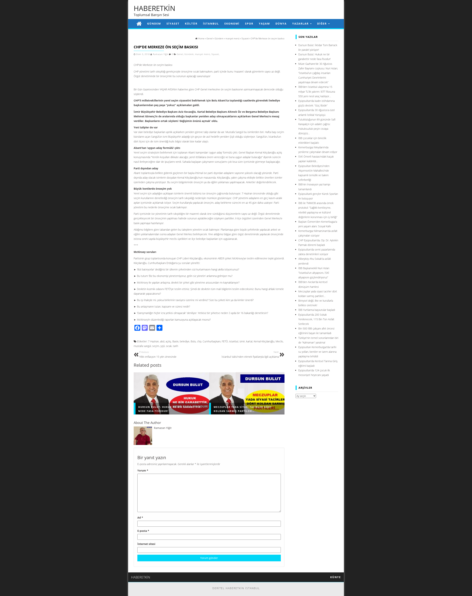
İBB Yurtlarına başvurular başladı (316, 310)
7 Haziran (153, 341)
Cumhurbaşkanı (212, 341)
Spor (249, 23)
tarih (175, 346)
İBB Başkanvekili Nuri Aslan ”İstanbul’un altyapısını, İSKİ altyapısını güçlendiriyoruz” (313, 272)
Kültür (191, 23)
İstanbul (211, 23)
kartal (249, 341)
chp (199, 341)
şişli (162, 346)
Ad (140, 517)
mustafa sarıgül (142, 346)
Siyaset (172, 23)
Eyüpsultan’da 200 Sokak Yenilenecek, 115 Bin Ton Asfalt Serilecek (316, 319)
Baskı (175, 341)
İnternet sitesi (146, 544)
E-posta (143, 531)
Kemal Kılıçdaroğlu (264, 341)
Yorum (142, 470)
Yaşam (264, 23)
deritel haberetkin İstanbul (236, 588)
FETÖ (225, 341)
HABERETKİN (154, 8)
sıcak (169, 346)
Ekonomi (232, 23)
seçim (155, 346)
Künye (335, 577)
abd (162, 341)
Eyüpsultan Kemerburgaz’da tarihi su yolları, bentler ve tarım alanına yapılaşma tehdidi (317, 351)
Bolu (193, 341)
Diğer (322, 23)
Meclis (279, 341)
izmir (242, 341)
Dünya (281, 23)
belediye (184, 341)
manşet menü (202, 54)
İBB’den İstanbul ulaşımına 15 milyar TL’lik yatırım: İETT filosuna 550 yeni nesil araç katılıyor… (316, 91)
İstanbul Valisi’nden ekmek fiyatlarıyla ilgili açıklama (250, 354)
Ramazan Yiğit (160, 54)
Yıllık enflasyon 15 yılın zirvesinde (157, 354)
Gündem (154, 23)
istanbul (233, 341)
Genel (180, 54)
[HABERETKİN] (139, 23)
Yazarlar (301, 23)
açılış (168, 341)
